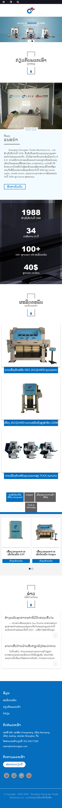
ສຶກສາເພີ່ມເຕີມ (15, 186)
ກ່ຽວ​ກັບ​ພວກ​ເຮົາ (12, 707)
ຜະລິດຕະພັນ (10, 700)
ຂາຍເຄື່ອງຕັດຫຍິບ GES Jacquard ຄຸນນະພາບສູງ (31, 371)
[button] (30, 41)
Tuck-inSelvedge (31, 506)
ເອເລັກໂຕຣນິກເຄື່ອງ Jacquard (14, 495)
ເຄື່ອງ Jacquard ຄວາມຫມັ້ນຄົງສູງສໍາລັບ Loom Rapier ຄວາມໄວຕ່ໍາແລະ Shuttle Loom (31, 423)
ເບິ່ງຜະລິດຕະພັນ (16, 561)
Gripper (29, 494)
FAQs (6, 713)
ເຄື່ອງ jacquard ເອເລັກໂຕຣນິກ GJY (16, 553)
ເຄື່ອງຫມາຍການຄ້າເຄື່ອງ (45, 495)
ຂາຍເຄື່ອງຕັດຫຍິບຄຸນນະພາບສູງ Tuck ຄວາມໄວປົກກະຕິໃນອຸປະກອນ (31, 476)
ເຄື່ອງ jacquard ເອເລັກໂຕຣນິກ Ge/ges (46, 553)
